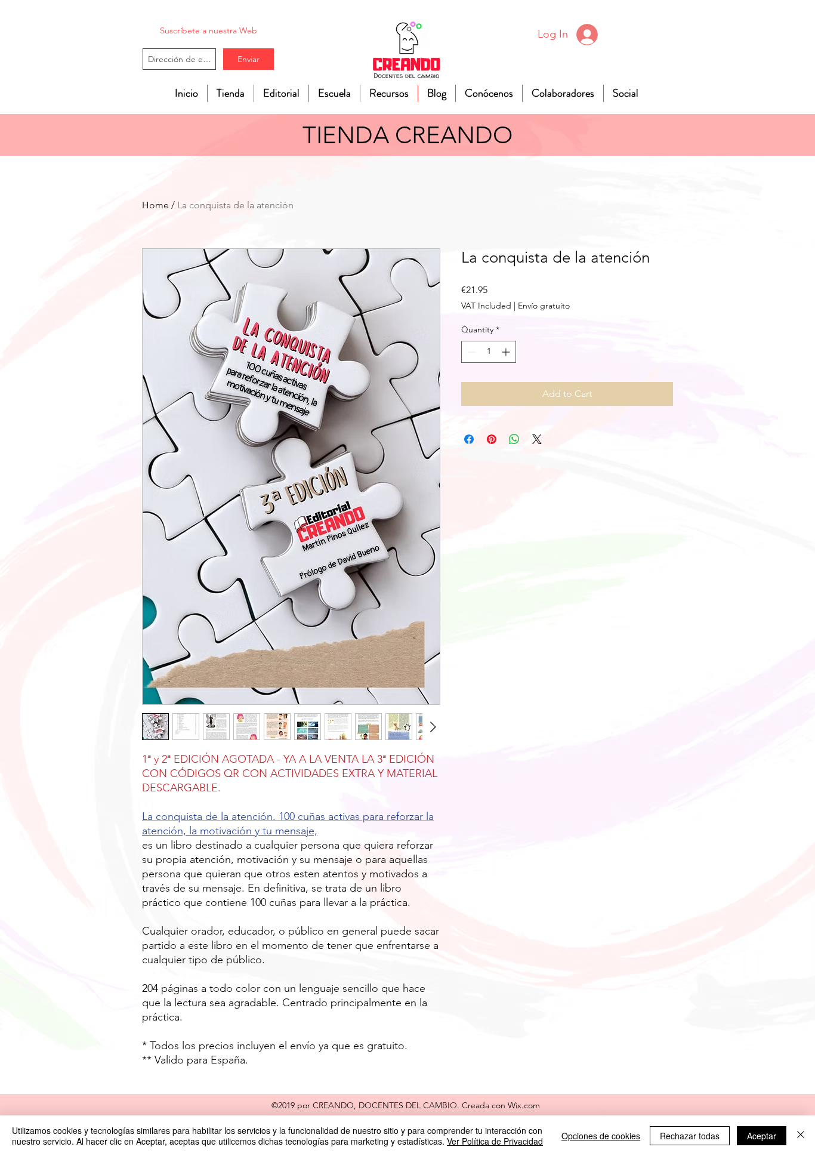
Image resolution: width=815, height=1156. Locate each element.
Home (155, 205)
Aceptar (761, 1136)
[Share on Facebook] (469, 439)
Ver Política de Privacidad (495, 1141)
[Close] (801, 1135)
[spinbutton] (488, 351)
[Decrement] (470, 351)
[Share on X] (537, 439)
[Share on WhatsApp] (514, 439)
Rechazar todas (690, 1136)
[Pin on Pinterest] (491, 439)
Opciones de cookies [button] (600, 1136)
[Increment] (506, 351)
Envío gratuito (544, 305)
